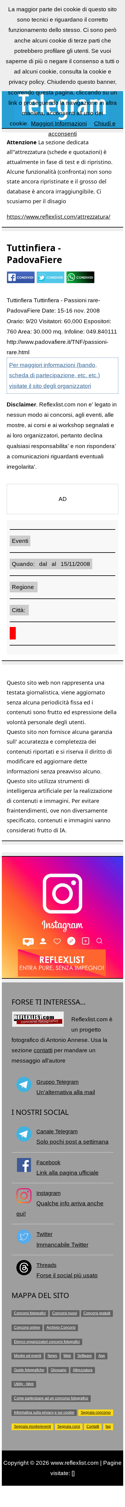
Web (67, 1356)
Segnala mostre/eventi (32, 1426)
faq (108, 1426)
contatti (43, 1050)
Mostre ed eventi (27, 1356)
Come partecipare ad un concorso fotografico (51, 1398)
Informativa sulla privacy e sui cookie (44, 1412)
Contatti (92, 1426)
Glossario (58, 1370)
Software (84, 1356)
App (101, 1356)
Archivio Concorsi (61, 1327)
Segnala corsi (68, 1426)
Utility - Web (24, 1384)
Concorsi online (27, 1327)
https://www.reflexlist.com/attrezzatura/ (58, 216)
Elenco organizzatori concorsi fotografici (47, 1342)
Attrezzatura (83, 1370)
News (52, 1356)
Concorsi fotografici (30, 1313)
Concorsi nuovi (64, 1313)
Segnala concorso (96, 1412)
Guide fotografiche (29, 1370)
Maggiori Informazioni (59, 123)
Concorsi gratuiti (96, 1313)
